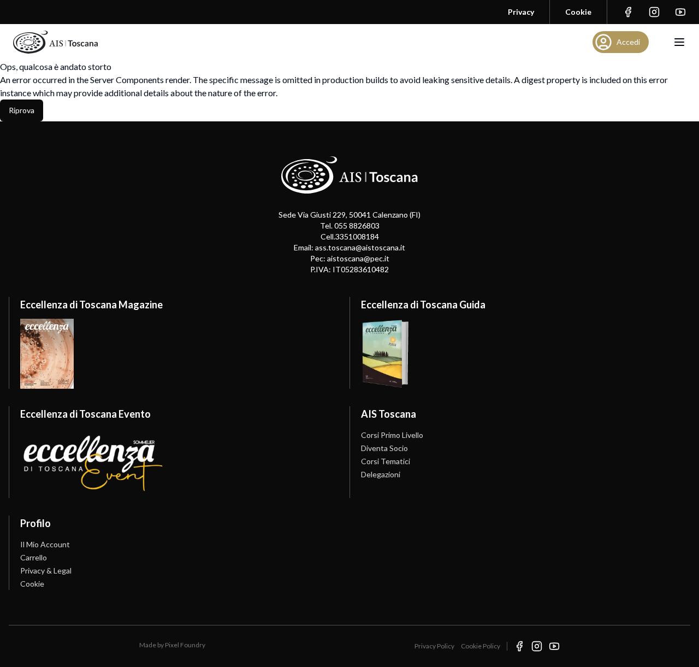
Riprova (21, 110)
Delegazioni (380, 474)
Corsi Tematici (385, 461)
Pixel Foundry (185, 645)
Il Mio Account (45, 544)
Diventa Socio (384, 448)
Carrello (33, 557)
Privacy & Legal (46, 570)
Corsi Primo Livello (392, 435)
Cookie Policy (480, 646)
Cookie (32, 583)
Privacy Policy (434, 646)
